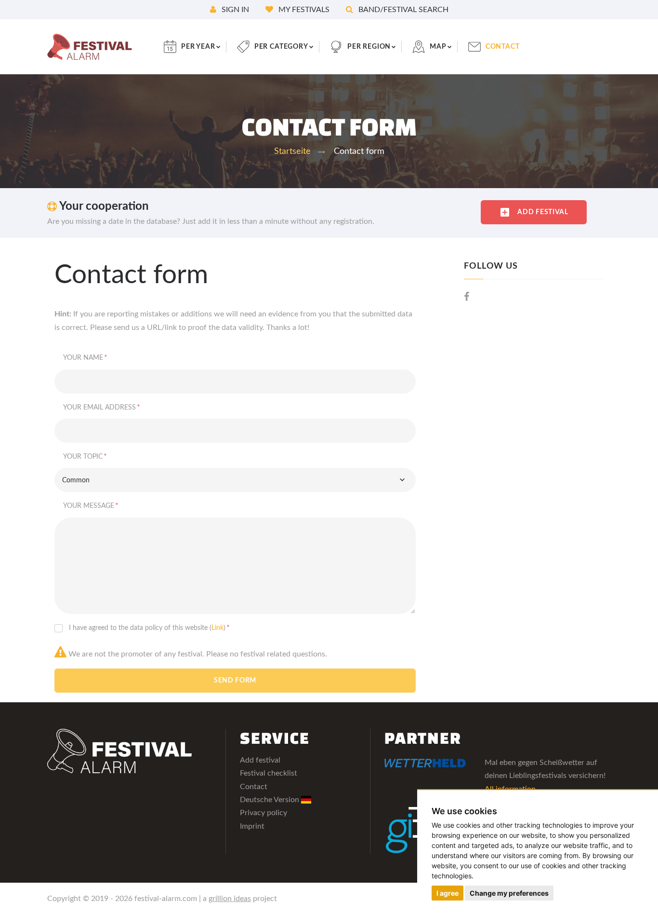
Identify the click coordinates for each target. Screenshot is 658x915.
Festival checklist (268, 773)
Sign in (234, 10)
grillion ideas (230, 898)
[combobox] (235, 480)
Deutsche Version (270, 800)
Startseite (292, 151)
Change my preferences (509, 893)
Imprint (252, 826)
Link (217, 628)
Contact (253, 787)
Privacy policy (263, 813)
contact (503, 46)
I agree (447, 893)
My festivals (302, 10)
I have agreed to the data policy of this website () (149, 627)
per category (281, 46)
